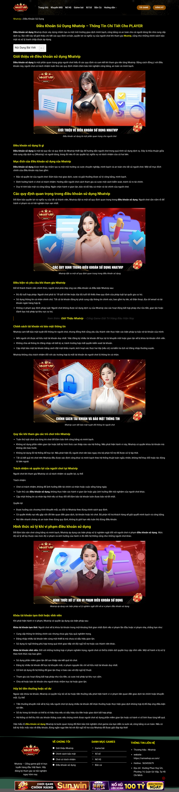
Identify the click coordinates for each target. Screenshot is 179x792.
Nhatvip (17, 19)
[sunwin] (52, 785)
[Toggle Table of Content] (40, 48)
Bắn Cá (98, 7)
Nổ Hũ (68, 7)
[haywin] (127, 785)
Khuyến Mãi (57, 7)
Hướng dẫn (109, 7)
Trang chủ (43, 7)
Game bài (78, 7)
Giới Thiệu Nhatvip (72, 318)
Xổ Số (89, 7)
